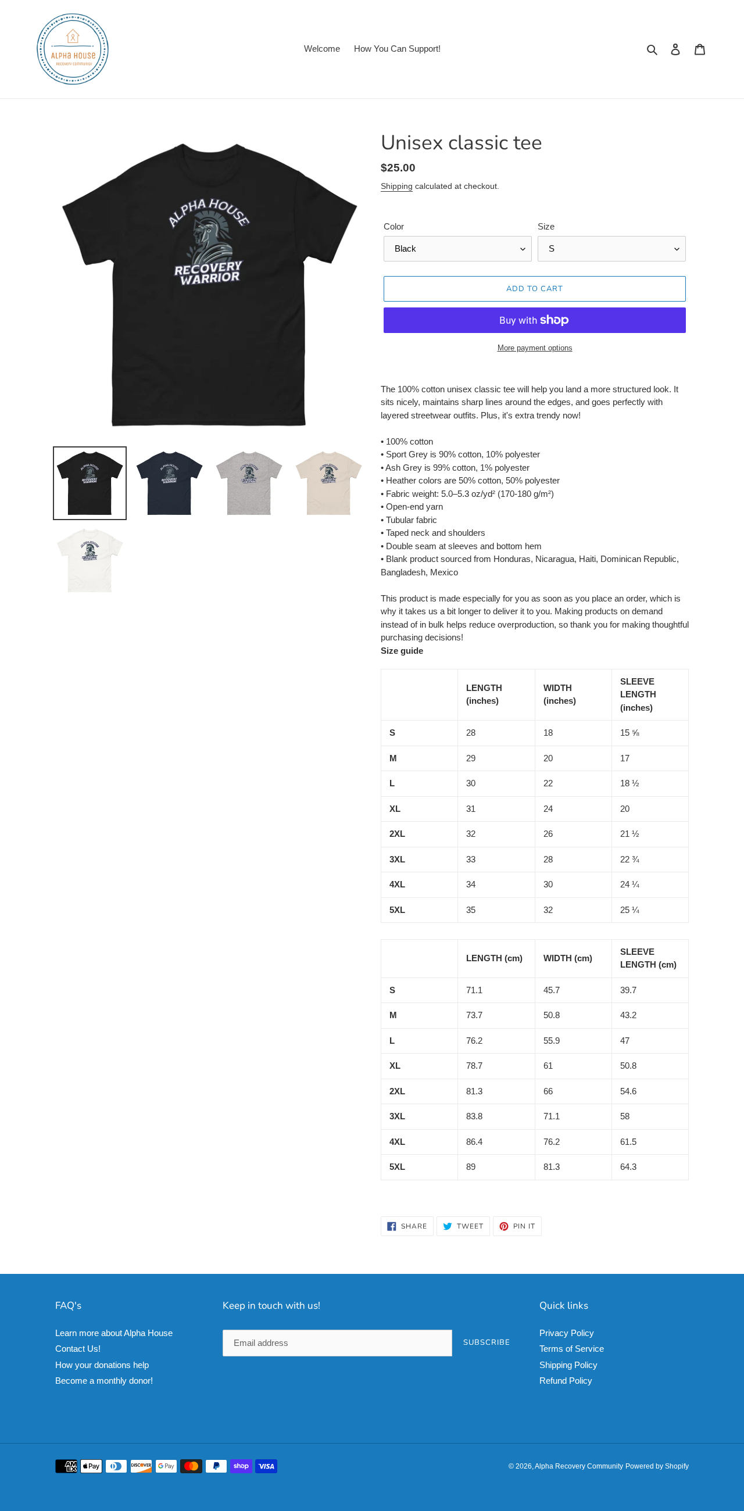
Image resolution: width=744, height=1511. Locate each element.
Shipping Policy (568, 1365)
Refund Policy (565, 1380)
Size (546, 226)
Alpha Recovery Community (579, 1466)
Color (394, 226)
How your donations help (102, 1365)
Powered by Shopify (657, 1466)
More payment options (535, 347)
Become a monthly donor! (104, 1380)
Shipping (397, 186)
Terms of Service (571, 1349)
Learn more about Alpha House (114, 1333)
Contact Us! (78, 1349)
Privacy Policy (566, 1333)
